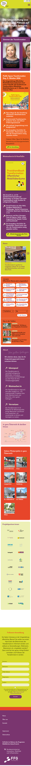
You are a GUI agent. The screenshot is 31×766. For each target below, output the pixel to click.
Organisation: (5, 677)
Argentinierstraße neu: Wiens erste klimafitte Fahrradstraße (19, 334)
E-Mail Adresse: (6, 672)
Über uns (5, 719)
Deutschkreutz (9, 469)
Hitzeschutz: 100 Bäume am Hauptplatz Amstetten (19, 326)
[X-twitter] (25, 1)
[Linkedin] (27, 1)
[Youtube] (29, 1)
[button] (29, 5)
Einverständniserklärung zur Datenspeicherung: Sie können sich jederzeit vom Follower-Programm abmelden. (16, 691)
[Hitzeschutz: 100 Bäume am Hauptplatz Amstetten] (7, 326)
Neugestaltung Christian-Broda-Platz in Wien (19, 340)
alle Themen (22, 315)
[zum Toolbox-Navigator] (15, 280)
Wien (6, 515)
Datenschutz (6, 734)
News (5, 243)
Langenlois (7, 484)
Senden (15, 696)
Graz (18, 469)
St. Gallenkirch (9, 499)
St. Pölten (19, 499)
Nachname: (5, 666)
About (5, 350)
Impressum (5, 731)
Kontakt (4, 723)
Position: (4, 682)
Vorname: (4, 661)
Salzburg (19, 484)
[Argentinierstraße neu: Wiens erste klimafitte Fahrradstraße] (7, 333)
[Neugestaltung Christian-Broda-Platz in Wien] (7, 340)
